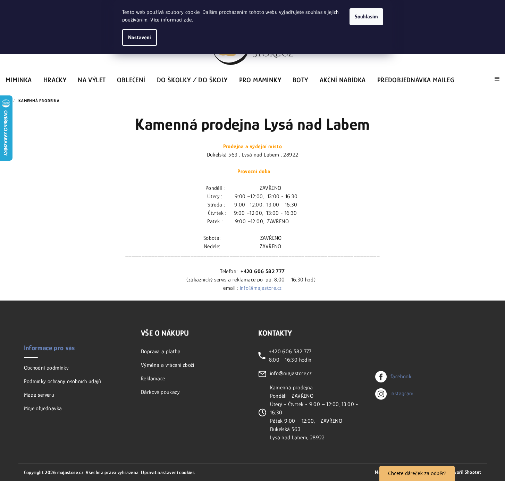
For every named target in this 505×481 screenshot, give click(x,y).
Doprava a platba (160, 351)
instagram (402, 393)
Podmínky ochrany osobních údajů (62, 381)
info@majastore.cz (261, 288)
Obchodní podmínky (46, 368)
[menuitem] (18, 79)
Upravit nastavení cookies (168, 472)
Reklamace (153, 378)
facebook (400, 376)
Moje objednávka (43, 408)
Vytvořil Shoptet (464, 472)
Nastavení (139, 37)
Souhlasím (366, 17)
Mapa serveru (39, 395)
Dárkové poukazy (160, 392)
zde (188, 20)
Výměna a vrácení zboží (167, 365)
